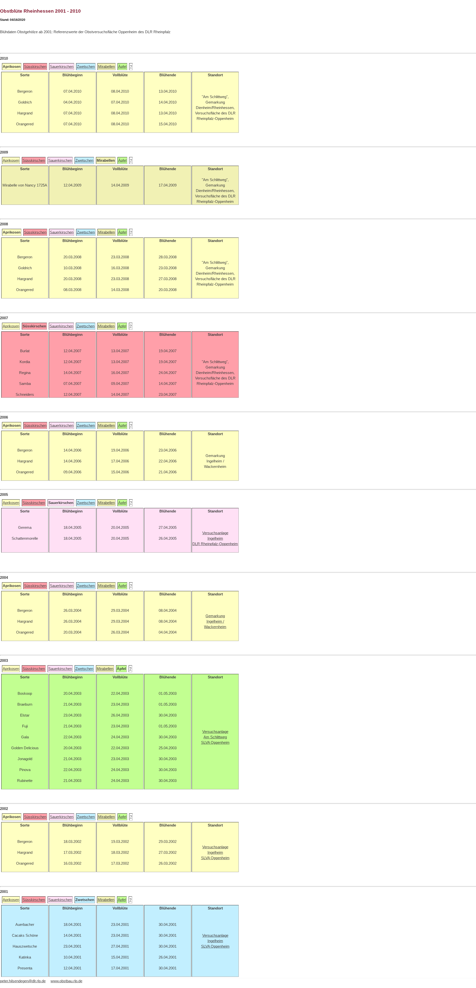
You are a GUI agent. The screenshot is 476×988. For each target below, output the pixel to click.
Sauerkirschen (61, 67)
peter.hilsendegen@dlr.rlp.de (23, 981)
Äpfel (122, 67)
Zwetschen (86, 67)
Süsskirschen (35, 67)
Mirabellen (106, 67)
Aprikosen (11, 160)
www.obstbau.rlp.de (66, 981)
